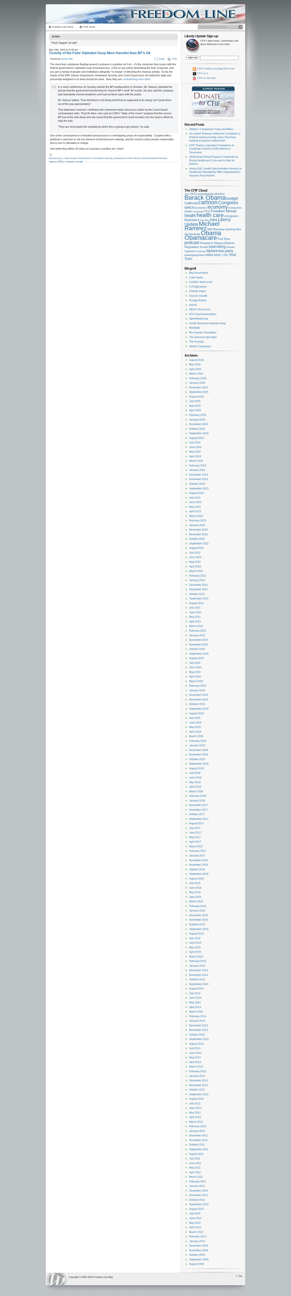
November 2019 (198, 699)
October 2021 (197, 594)
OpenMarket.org (198, 318)
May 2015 (195, 947)
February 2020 (197, 685)
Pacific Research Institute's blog (207, 323)
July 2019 (194, 717)
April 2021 (195, 621)
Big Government (198, 272)
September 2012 (199, 1094)
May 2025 (195, 405)
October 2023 (197, 483)
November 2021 (198, 589)
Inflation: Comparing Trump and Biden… (212, 129)
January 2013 (197, 1076)
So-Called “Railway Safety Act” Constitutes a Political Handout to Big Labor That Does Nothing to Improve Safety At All (214, 137)
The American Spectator (203, 337)
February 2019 (197, 740)
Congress (228, 202)
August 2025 (196, 396)
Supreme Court (193, 251)
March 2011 (196, 1176)
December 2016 (198, 860)
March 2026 (196, 373)
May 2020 (195, 672)
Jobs (213, 220)
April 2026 (195, 369)
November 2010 (198, 1195)
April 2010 (195, 1227)
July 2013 (194, 1048)
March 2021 (196, 626)
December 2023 (198, 474)
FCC (207, 211)
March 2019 (196, 736)
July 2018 (194, 772)
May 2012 (195, 1112)
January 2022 (197, 580)
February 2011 (197, 1181)
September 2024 (199, 433)
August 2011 (196, 1154)
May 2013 (195, 1057)
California (190, 203)
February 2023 (197, 520)
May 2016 (195, 892)
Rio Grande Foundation (202, 332)
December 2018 (198, 750)
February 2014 (197, 1016)
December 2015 (198, 915)
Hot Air (193, 305)
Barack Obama (205, 197)
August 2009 (196, 1264)
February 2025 (197, 415)
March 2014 (196, 1011)
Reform (229, 243)
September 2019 (199, 708)
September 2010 (199, 1204)
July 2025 (194, 401)
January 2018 (197, 800)
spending (217, 246)
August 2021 (196, 603)
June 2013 (195, 1053)
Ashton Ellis (67, 59)
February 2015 (197, 961)
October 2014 (197, 979)
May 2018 (195, 782)
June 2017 (195, 832)
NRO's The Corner (199, 309)
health (190, 215)
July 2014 (194, 993)
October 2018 (197, 759)
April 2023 (195, 511)
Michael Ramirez (201, 226)
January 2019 (197, 745)
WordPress (56, 1279)
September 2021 (199, 598)
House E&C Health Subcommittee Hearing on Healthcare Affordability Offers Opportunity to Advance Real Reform (215, 172)
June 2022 (195, 557)
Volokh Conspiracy (200, 346)
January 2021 (197, 635)
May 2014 (195, 1002)
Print (174, 59)
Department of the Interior (127, 158)
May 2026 (195, 364)
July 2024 (194, 442)
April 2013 (195, 1062)
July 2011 (194, 1158)
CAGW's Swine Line (200, 282)
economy (217, 207)
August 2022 (196, 548)
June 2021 (195, 612)
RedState (194, 327)
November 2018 (198, 754)
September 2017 (199, 818)
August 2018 (196, 768)
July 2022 (194, 552)
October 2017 (197, 814)
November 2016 (198, 864)
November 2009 (198, 1250)
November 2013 (198, 1029)
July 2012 (194, 1103)
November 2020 (198, 644)
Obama (211, 232)
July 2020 (194, 662)
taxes (212, 250)
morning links (233, 229)
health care (210, 215)
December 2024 (198, 424)
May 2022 (195, 561)
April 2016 (195, 896)
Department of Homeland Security (95, 158)
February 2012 (197, 1126)
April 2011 (195, 1172)
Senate (204, 247)
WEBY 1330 (221, 255)
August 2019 (196, 713)
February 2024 (197, 465)
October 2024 (197, 428)
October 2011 (197, 1144)
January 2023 (197, 525)
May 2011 (194, 1167)
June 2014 (195, 997)
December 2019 (198, 694)
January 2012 (197, 1131)
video (209, 255)
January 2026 (197, 382)
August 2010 (196, 1209)
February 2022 (197, 575)
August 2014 (196, 988)
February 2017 (197, 850)
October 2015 (197, 924)
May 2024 (195, 451)
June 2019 (195, 722)
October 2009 (197, 1254)
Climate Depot (197, 291)
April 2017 (195, 841)
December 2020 (198, 639)
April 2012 (195, 1117)
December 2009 (198, 1245)
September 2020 (199, 653)
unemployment (194, 255)
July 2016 (194, 883)
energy (233, 207)
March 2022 (196, 571)
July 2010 (194, 1213)
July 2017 (194, 828)
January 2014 (197, 1020)
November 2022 (198, 534)
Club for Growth (198, 295)
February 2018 (197, 795)
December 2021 (198, 584)
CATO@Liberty (197, 286)
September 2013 (199, 1039)
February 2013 (197, 1071)
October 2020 (197, 649)
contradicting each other (136, 79)
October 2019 (197, 704)
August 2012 (196, 1098)
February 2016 (197, 906)
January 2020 (197, 690)
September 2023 (199, 488)
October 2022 (197, 538)
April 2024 (195, 456)
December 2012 (198, 1080)
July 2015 (194, 938)
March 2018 (196, 791)
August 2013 (196, 1043)
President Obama (212, 243)
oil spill (79, 161)
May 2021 (195, 616)
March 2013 (196, 1066)
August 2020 (196, 658)
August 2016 (196, 878)
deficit (188, 207)
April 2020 (195, 676)
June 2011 (195, 1163)
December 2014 (198, 970)
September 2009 (199, 1259)
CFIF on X (202, 73)
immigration (231, 216)
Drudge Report (197, 300)
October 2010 (197, 1199)
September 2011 (198, 1149)
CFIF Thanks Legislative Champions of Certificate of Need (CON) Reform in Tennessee (211, 149)
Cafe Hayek (196, 277)
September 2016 (199, 873)
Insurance (191, 220)
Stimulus (230, 247)
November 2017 (198, 809)
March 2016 (196, 901)
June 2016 (195, 887)
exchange (198, 211)
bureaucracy (55, 158)
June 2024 (195, 447)
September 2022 (199, 543)
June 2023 (195, 502)
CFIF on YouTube (206, 78)
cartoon (208, 202)
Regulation (191, 247)
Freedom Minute (223, 211)
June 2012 (195, 1108)
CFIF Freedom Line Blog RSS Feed (215, 68)
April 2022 (195, 566)
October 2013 (197, 1034)
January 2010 (197, 1241)
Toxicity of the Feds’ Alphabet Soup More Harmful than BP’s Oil (99, 53)
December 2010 (198, 1190)
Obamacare (200, 237)
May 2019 (195, 727)
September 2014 (199, 984)
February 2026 (197, 378)
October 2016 (197, 869)
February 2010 (197, 1236)
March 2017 (196, 846)
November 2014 (198, 974)
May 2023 (195, 506)
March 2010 (196, 1232)
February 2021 (197, 630)
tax (204, 251)
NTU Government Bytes (202, 314)
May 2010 (195, 1222)
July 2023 (194, 497)
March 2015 (196, 956)
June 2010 (195, 1218)
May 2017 (195, 837)
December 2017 (198, 805)
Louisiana (70, 161)
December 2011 (198, 1135)
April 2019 (195, 731)
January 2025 (197, 419)
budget (232, 198)
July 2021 (194, 607)
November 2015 (198, 919)
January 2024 (197, 470)
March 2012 (196, 1121)
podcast (191, 242)
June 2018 (195, 777)
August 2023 (196, 493)
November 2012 (198, 1085)
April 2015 (195, 951)
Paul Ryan (224, 238)
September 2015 (199, 929)
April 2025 (195, 410)
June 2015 (195, 942)
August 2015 (196, 933)
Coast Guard (70, 158)
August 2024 (196, 438)
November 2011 (198, 1140)
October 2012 (197, 1089)
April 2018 (195, 786)
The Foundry (196, 341)
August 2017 (196, 823)
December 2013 (198, 1025)
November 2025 (198, 387)
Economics (200, 207)
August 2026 (196, 360)
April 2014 (195, 1007)
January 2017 (197, 855)
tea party (225, 251)
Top (240, 1276)
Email (161, 59)
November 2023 (198, 479)
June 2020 (195, 667)
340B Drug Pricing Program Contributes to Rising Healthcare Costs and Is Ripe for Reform (213, 160)
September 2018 (199, 763)
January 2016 (197, 910)
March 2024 (196, 460)
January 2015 (197, 965)
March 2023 (196, 516)
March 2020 (196, 681)
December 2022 (198, 529)
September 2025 (199, 392)
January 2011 (197, 1186)
